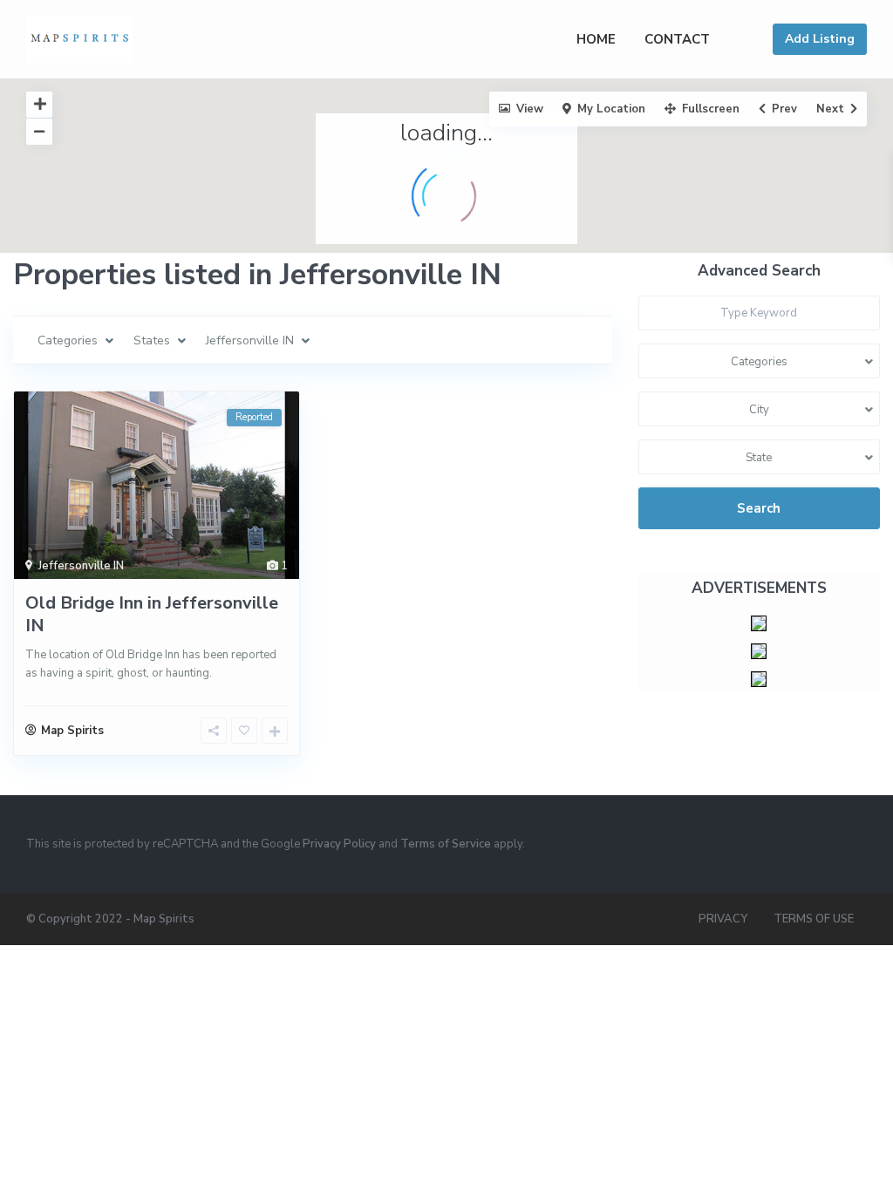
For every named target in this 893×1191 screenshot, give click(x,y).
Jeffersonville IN (81, 566)
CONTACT (677, 39)
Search (759, 508)
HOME (596, 39)
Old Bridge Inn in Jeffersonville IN (151, 614)
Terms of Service (445, 844)
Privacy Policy (339, 844)
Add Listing (820, 39)
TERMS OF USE (814, 919)
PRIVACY (723, 919)
